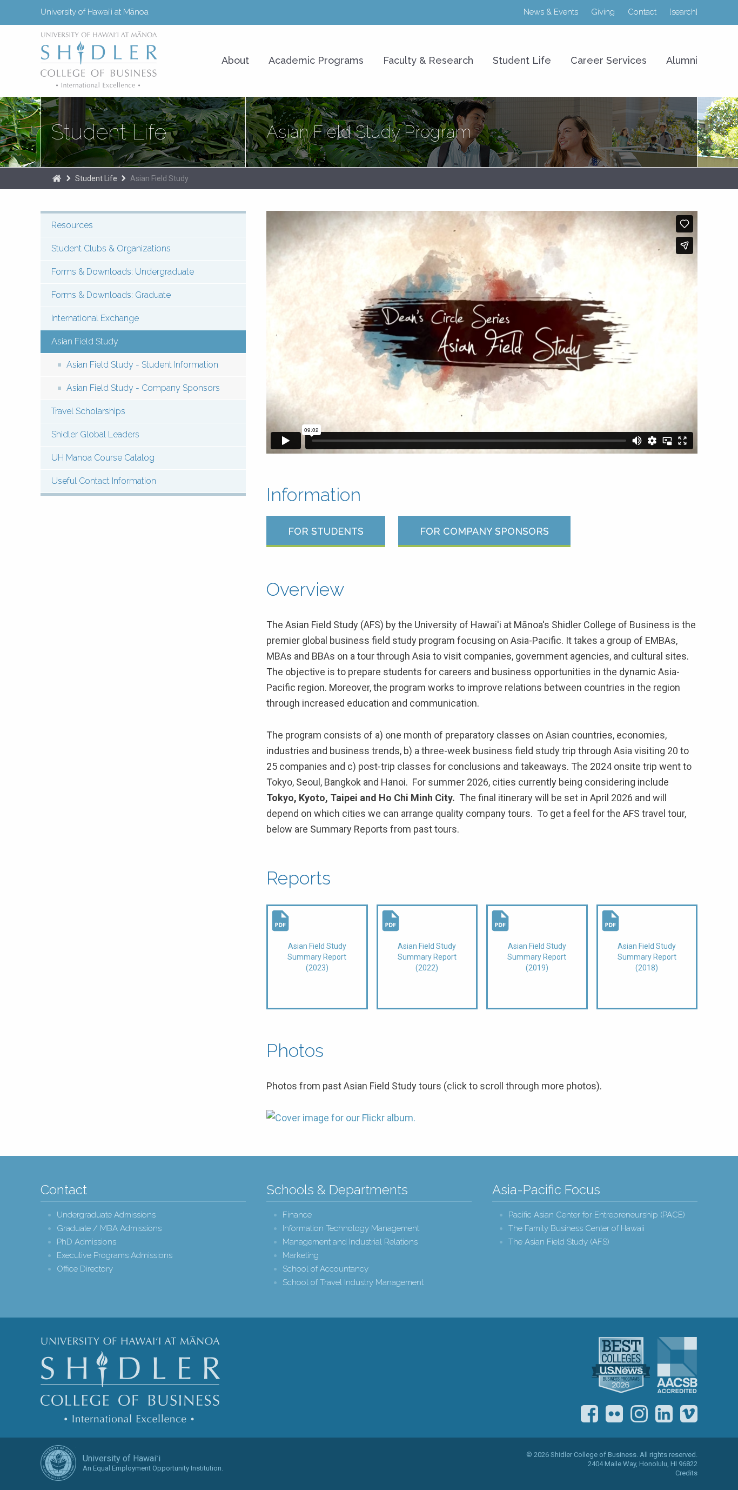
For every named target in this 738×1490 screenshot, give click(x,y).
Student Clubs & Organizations (111, 248)
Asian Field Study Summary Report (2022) (427, 957)
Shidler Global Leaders (95, 434)
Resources (72, 225)
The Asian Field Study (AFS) (558, 1242)
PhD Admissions (86, 1242)
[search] (683, 12)
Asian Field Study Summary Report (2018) (647, 957)
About (235, 60)
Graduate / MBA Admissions (109, 1228)
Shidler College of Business (130, 1379)
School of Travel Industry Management (353, 1282)
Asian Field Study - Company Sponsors (143, 388)
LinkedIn (664, 1413)
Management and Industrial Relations (350, 1242)
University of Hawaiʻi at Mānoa (95, 12)
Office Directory (85, 1269)
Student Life (522, 60)
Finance (297, 1215)
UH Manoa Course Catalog (103, 458)
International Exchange (95, 318)
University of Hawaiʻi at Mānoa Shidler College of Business (99, 59)
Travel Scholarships (88, 411)
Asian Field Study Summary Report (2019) (536, 957)
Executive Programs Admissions (114, 1255)
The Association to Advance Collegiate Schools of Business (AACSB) (677, 1365)
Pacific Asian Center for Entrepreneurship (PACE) (596, 1215)
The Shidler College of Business (56, 178)
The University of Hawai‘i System (58, 1463)
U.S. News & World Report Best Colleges (621, 1365)
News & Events (551, 12)
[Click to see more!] (340, 1117)
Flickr (614, 1413)
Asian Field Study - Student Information (142, 365)
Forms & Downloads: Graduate (111, 295)
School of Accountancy (325, 1269)
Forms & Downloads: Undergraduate (122, 272)
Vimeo (688, 1413)
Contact (642, 12)
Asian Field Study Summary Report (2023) (316, 957)
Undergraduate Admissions (106, 1215)
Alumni (681, 60)
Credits (686, 1473)
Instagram (639, 1413)
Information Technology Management (351, 1228)
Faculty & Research (428, 60)
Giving (603, 12)
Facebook (589, 1413)
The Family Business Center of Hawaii (576, 1228)
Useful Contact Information (103, 481)
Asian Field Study (159, 178)
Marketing (301, 1255)
